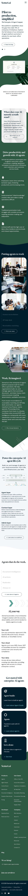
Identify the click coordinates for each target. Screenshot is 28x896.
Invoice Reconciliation (19, 782)
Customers (16, 827)
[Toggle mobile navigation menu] (26, 2)
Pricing (3, 799)
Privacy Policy (17, 887)
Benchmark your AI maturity (15, 136)
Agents (3, 779)
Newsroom (16, 823)
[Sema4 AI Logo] (6, 3)
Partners (16, 830)
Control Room (4, 786)
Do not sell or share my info (16, 889)
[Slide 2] (4, 49)
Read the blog (9, 44)
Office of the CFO (18, 779)
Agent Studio (4, 782)
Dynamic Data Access (6, 796)
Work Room (4, 789)
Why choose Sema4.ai (12, 428)
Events (15, 834)
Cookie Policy (4, 889)
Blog (2, 852)
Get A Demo (17, 844)
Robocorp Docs (5, 816)
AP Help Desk (17, 789)
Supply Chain (17, 804)
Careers (16, 820)
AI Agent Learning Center (20, 837)
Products (4, 776)
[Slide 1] (2, 49)
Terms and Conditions (6, 887)
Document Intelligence (7, 793)
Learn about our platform (15, 537)
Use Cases (17, 776)
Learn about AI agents (12, 594)
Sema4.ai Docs (5, 813)
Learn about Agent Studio (15, 705)
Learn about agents (12, 731)
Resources (16, 840)
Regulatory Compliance (20, 786)
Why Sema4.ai (17, 813)
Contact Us (17, 847)
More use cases (10, 331)
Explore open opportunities (11, 864)
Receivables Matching (19, 793)
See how (9, 757)
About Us (16, 816)
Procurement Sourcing (19, 796)
